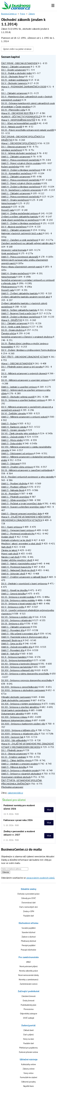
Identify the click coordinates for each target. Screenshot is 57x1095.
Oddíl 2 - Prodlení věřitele (14, 486)
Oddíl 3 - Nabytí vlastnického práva (18, 563)
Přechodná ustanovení (12, 787)
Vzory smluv (28, 1073)
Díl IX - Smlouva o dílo (12, 623)
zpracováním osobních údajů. (40, 877)
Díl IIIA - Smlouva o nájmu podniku (18, 600)
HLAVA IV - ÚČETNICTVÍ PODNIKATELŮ (20, 116)
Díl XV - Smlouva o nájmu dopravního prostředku (25, 673)
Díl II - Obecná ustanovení (14, 753)
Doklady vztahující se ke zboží (16, 540)
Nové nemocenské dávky (28, 975)
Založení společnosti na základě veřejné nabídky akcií (27, 243)
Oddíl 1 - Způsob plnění (12, 436)
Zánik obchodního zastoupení (15, 700)
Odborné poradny (28, 1082)
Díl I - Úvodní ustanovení (13, 69)
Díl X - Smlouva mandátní (14, 656)
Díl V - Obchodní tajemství (14, 83)
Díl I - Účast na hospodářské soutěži (19, 123)
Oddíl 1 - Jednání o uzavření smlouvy (19, 386)
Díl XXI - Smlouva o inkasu (14, 716)
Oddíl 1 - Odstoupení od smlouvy (17, 453)
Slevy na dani (28, 1039)
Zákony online (28, 1069)
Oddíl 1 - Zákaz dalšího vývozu (16, 760)
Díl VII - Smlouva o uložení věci (16, 616)
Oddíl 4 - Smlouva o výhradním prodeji (20, 770)
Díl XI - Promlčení (10, 493)
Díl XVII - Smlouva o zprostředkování (19, 686)
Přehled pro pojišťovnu (28, 1048)
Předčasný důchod (28, 941)
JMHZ (28, 962)
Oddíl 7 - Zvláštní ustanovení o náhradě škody (23, 576)
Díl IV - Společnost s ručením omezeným (21, 190)
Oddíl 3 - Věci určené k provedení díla (19, 633)
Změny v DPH (28, 911)
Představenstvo (9, 286)
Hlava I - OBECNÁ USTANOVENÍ (17, 363)
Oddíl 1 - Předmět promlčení (15, 496)
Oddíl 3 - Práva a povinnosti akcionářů (19, 256)
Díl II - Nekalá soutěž (11, 126)
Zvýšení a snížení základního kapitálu (19, 216)
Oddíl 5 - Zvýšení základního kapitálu (19, 293)
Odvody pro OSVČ (28, 898)
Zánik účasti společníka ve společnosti (20, 219)
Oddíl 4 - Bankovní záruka (13, 426)
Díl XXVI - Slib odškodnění (14, 740)
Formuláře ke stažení (28, 1077)
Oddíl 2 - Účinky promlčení (14, 500)
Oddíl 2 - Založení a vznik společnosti (19, 239)
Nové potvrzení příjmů (29, 966)
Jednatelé (6, 206)
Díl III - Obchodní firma (12, 76)
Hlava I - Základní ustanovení (15, 66)
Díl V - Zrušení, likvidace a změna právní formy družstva (28, 350)
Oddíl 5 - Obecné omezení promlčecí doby (21, 513)
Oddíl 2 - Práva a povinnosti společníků (20, 159)
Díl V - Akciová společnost (14, 226)
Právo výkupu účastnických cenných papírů (21, 266)
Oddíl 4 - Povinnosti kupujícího (16, 566)
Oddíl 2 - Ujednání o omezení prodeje (19, 763)
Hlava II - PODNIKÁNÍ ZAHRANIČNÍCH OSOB (23, 86)
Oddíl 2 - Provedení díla (13, 630)
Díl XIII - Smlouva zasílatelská (16, 666)
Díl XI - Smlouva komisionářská (16, 660)
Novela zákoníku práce (28, 971)
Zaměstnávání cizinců (28, 984)
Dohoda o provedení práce (28, 894)
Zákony (31, 13)
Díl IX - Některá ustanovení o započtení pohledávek (27, 470)
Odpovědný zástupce (28, 1013)
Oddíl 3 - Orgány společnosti (15, 199)
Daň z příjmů (28, 1034)
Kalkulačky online (28, 1064)
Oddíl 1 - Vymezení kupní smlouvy (17, 530)
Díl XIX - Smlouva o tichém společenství (21, 703)
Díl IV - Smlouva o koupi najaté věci (18, 603)
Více (49, 809)
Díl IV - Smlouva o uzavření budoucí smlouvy (23, 400)
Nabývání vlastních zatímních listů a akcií (22, 233)
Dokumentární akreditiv (12, 713)
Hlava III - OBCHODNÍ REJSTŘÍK (17, 113)
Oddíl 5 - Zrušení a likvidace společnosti (20, 223)
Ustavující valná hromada (13, 250)
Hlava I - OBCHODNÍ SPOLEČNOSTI (19, 143)
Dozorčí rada (7, 210)
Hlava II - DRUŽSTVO (11, 320)
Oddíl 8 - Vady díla (10, 653)
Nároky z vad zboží (10, 556)
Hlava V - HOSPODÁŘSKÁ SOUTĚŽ (18, 119)
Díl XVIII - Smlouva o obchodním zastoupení (23, 690)
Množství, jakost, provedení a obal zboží (21, 543)
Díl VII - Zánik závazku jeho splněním (19, 433)
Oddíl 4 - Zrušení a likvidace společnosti (20, 170)
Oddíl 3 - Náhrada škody (12, 490)
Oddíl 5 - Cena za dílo (11, 643)
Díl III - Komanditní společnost (16, 173)
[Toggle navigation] (53, 5)
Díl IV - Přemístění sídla (13, 109)
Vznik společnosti (9, 253)
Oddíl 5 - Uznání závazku (13, 430)
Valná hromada (8, 203)
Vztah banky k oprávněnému (14, 710)
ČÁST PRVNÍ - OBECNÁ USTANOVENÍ (19, 63)
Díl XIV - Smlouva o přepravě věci (17, 670)
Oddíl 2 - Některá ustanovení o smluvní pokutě (24, 416)
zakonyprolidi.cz (15, 792)
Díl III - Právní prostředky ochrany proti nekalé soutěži (27, 129)
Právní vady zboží (9, 553)
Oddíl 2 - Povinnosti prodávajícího (18, 533)
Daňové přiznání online (28, 1052)
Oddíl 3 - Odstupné (10, 463)
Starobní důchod (28, 932)
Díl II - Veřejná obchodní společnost (18, 153)
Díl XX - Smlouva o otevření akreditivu (20, 707)
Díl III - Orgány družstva (13, 330)
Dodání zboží (7, 536)
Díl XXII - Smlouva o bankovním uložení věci (23, 723)
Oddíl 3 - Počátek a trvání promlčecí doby (21, 503)
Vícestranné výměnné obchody (16, 777)
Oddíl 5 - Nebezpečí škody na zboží (18, 570)
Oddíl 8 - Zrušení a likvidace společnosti (20, 316)
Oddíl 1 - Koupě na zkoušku (14, 590)
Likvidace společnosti (11, 150)
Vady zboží (6, 546)
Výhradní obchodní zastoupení (16, 696)
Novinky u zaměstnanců (28, 979)
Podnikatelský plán (28, 1005)
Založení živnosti (28, 996)
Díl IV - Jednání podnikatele (14, 79)
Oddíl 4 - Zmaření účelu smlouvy (17, 466)
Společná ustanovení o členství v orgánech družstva (26, 336)
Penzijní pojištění (28, 945)
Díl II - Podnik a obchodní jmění (16, 73)
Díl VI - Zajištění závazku (13, 413)
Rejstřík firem (28, 1086)
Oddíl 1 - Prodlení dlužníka (14, 483)
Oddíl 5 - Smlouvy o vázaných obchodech (21, 773)
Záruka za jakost (9, 550)
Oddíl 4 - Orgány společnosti (15, 273)
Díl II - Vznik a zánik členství (15, 326)
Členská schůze (8, 333)
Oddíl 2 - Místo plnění (12, 440)
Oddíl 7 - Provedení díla (12, 650)
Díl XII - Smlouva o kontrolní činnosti (19, 663)
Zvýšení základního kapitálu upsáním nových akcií (25, 296)
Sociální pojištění (29, 928)
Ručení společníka (10, 166)
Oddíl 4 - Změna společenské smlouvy (19, 213)
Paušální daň (28, 916)
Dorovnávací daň (29, 902)
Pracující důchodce (28, 950)
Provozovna (28, 1009)
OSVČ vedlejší (28, 1018)
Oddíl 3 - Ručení (9, 423)
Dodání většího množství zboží (16, 560)
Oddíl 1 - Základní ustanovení (16, 156)
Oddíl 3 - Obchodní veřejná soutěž (18, 396)
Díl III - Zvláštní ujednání (13, 757)
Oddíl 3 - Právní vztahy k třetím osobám (21, 163)
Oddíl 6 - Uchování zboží (13, 573)
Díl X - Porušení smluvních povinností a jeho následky (27, 476)
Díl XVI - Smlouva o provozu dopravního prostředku (26, 680)
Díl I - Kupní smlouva (11, 526)
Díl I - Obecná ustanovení (13, 146)
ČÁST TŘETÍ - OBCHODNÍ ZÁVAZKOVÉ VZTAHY (24, 356)
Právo (22, 13)
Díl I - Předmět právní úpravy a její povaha (22, 366)
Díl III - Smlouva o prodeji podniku (17, 596)
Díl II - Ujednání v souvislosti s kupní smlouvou (24, 583)
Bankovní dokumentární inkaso (16, 720)
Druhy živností (28, 1000)
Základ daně (28, 1030)
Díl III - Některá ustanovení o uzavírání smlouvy (25, 380)
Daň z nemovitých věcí (28, 907)
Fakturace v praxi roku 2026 (18, 820)
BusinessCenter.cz (9, 13)
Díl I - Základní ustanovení (14, 93)
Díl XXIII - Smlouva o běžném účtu (18, 730)
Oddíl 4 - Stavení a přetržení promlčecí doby (23, 506)
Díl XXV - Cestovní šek (12, 737)
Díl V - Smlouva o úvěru (12, 606)
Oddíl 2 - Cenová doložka (13, 593)
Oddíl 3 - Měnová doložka (13, 767)
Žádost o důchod (29, 937)
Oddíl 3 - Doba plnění (11, 443)
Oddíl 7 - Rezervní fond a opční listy (18, 313)
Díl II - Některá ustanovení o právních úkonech (24, 373)
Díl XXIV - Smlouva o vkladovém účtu (19, 733)
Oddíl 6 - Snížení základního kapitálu (19, 310)
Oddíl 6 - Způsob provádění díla (16, 646)
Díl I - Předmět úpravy (12, 750)
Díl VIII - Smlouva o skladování (16, 620)
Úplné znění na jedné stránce (17, 48)
